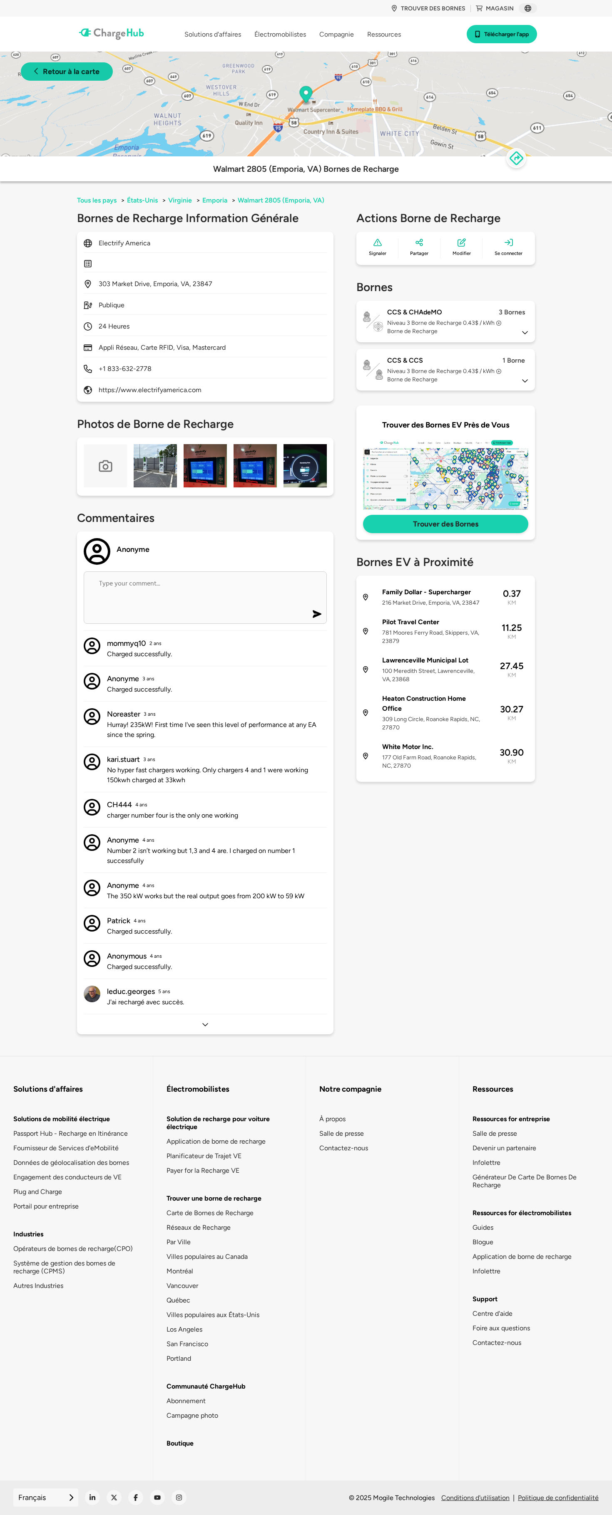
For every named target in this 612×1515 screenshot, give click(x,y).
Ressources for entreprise (511, 1119)
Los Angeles (184, 1329)
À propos (332, 1119)
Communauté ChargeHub (206, 1386)
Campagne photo (192, 1415)
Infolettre (486, 1163)
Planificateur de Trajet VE (204, 1156)
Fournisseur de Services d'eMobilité (66, 1148)
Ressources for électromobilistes (522, 1213)
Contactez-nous (343, 1148)
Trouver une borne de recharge (214, 1198)
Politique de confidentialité (558, 1498)
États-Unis (142, 200)
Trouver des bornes (433, 8)
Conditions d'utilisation (475, 1498)
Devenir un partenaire (504, 1148)
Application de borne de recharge (216, 1141)
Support (485, 1299)
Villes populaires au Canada (207, 1256)
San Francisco (187, 1344)
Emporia (214, 200)
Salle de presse (341, 1133)
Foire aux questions (501, 1328)
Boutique (180, 1443)
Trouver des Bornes (445, 524)
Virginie (180, 200)
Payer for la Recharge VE (203, 1170)
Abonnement (186, 1401)
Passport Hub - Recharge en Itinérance (70, 1133)
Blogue (483, 1242)
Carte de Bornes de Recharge (210, 1213)
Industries (28, 1234)
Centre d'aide (492, 1313)
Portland (179, 1358)
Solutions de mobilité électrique (61, 1119)
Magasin (500, 8)
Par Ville (179, 1242)
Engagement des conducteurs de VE (67, 1177)
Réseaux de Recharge (199, 1227)
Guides (483, 1227)
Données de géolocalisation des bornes (71, 1163)
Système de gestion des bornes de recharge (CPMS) (64, 1267)
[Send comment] (317, 614)
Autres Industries (38, 1286)
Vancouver (182, 1286)
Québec (178, 1300)
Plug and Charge (37, 1192)
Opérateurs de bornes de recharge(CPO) (73, 1249)
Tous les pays (97, 200)
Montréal (180, 1271)
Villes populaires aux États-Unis (213, 1315)
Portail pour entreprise (46, 1206)
